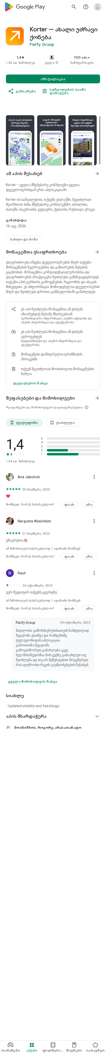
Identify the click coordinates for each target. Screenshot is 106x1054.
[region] (53, 59)
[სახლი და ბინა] (24, 239)
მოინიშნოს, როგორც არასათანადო (43, 727)
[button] (56, 62)
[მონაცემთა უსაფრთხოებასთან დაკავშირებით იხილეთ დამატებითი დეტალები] (30, 383)
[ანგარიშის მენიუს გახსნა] (98, 7)
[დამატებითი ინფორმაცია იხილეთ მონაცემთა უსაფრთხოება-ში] (97, 252)
